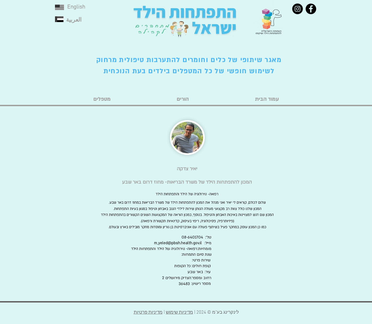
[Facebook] (311, 9)
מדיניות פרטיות (148, 312)
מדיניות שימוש (179, 312)
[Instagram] (297, 9)
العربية (74, 20)
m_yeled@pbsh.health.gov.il (178, 243)
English (76, 7)
